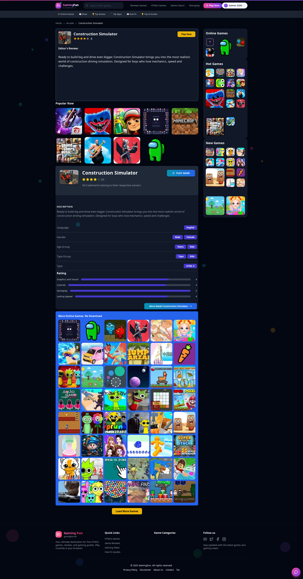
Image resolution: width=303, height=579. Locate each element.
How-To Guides (112, 551)
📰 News (83, 14)
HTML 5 (190, 265)
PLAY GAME (183, 173)
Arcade (70, 23)
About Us (158, 569)
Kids (192, 246)
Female (190, 237)
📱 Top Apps (116, 14)
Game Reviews (112, 543)
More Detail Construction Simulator (168, 306)
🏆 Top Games (98, 14)
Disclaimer (145, 569)
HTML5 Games (158, 5)
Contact (170, 569)
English (190, 227)
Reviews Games (138, 5)
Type (181, 256)
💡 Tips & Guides (149, 14)
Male (177, 237)
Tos (178, 569)
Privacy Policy (130, 569)
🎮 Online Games (66, 14)
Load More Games (127, 511)
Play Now (214, 5)
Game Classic (178, 5)
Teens (180, 246)
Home (59, 23)
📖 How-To (131, 14)
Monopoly (194, 5)
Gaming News (112, 547)
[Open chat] (296, 572)
